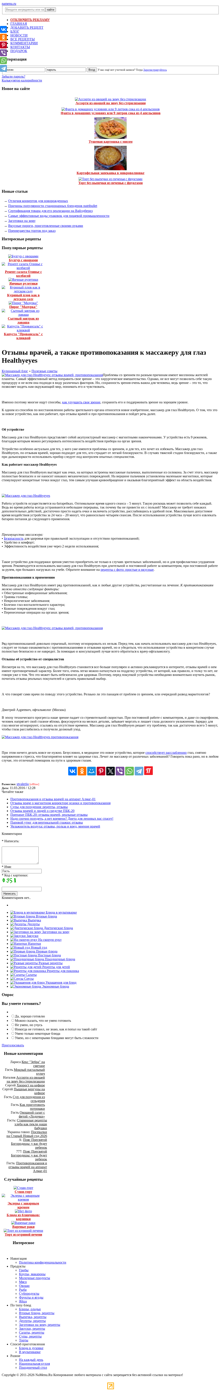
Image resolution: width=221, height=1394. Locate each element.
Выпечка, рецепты (32, 1317)
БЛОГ (14, 31)
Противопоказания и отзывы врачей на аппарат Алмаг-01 (53, 799)
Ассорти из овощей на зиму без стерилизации (111, 103)
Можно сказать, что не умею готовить (43, 1020)
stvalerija (23, 784)
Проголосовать (13, 1045)
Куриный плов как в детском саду (23, 297)
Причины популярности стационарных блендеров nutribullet (52, 206)
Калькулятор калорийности (22, 80)
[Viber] (120, 771)
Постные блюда (49, 955)
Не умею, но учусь (28, 1025)
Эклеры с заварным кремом (23, 1205)
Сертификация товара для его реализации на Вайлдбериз (50, 211)
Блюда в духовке (31, 1348)
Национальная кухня (34, 1363)
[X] (110, 771)
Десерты (33, 924)
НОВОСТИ (19, 35)
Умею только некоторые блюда (37, 1033)
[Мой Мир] (91, 771)
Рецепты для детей (55, 967)
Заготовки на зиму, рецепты (39, 1325)
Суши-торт (23, 1191)
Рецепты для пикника (62, 971)
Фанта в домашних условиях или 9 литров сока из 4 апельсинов (111, 113)
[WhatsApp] (129, 771)
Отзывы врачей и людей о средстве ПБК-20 (42, 811)
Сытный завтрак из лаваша (23, 320)
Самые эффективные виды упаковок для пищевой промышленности (58, 216)
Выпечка (34, 920)
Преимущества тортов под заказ (31, 231)
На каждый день (31, 1360)
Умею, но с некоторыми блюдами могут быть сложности (56, 1038)
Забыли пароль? (13, 76)
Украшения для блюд (60, 982)
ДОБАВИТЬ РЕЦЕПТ (26, 27)
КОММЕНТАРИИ (24, 43)
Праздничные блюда (59, 959)
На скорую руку (49, 940)
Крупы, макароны (32, 1274)
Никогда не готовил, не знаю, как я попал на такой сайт (56, 1029)
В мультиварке (30, 1352)
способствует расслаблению (166, 752)
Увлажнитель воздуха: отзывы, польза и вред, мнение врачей (55, 826)
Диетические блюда (58, 928)
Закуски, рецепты (32, 1328)
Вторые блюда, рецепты (36, 1313)
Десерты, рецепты (32, 1321)
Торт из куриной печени (23, 1234)
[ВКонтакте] (72, 771)
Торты (23, 1340)
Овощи (24, 1286)
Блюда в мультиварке (61, 912)
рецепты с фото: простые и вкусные (127, 569)
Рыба (23, 1289)
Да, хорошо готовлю (30, 1016)
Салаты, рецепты (31, 1332)
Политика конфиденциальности (42, 1262)
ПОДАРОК (18, 51)
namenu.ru (9, 3)
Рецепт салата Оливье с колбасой (23, 274)
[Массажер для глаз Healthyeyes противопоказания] (40, 737)
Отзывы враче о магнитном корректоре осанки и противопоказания (60, 803)
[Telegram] (139, 771)
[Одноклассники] (82, 771)
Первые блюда (46, 951)
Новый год (38, 947)
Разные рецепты (50, 963)
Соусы (28, 978)
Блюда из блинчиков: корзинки (23, 1217)
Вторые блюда (46, 916)
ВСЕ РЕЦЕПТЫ (22, 39)
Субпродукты (29, 1293)
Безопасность (14, 538)
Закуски (32, 936)
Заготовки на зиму (22, 221)
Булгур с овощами (23, 260)
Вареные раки (23, 1227)
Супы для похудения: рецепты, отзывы (39, 807)
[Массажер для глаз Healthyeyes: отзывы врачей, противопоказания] (52, 375)
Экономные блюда (55, 986)
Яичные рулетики (23, 283)
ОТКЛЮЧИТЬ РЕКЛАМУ (30, 20)
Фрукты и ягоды (31, 1297)
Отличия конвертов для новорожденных (38, 201)
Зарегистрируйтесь (155, 69)
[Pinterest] (101, 771)
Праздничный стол (33, 1367)
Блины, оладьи (30, 1309)
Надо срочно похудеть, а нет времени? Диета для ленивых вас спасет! (61, 818)
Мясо (23, 1282)
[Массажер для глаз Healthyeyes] (26, 495)
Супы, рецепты (30, 1336)
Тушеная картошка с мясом (111, 141)
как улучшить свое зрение (81, 402)
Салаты (31, 975)
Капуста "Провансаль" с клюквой (23, 336)
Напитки (34, 943)
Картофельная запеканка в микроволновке (110, 173)
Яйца (23, 1301)
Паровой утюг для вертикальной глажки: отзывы (46, 822)
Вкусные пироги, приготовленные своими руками (45, 226)
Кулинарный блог (15, 371)
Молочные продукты (34, 1278)
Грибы (23, 1270)
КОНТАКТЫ (20, 47)
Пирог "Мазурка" (23, 307)
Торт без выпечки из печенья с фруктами (110, 183)
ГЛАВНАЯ (18, 24)
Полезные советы (44, 371)
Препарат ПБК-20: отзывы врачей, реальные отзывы (49, 815)
